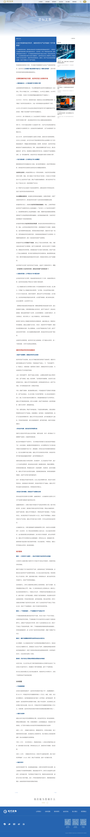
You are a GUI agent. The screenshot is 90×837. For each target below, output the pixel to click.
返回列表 (73, 38)
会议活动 (61, 1)
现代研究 (54, 1)
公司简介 (41, 1)
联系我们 (74, 1)
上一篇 (16, 792)
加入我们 (68, 1)
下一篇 (55, 792)
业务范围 (47, 1)
